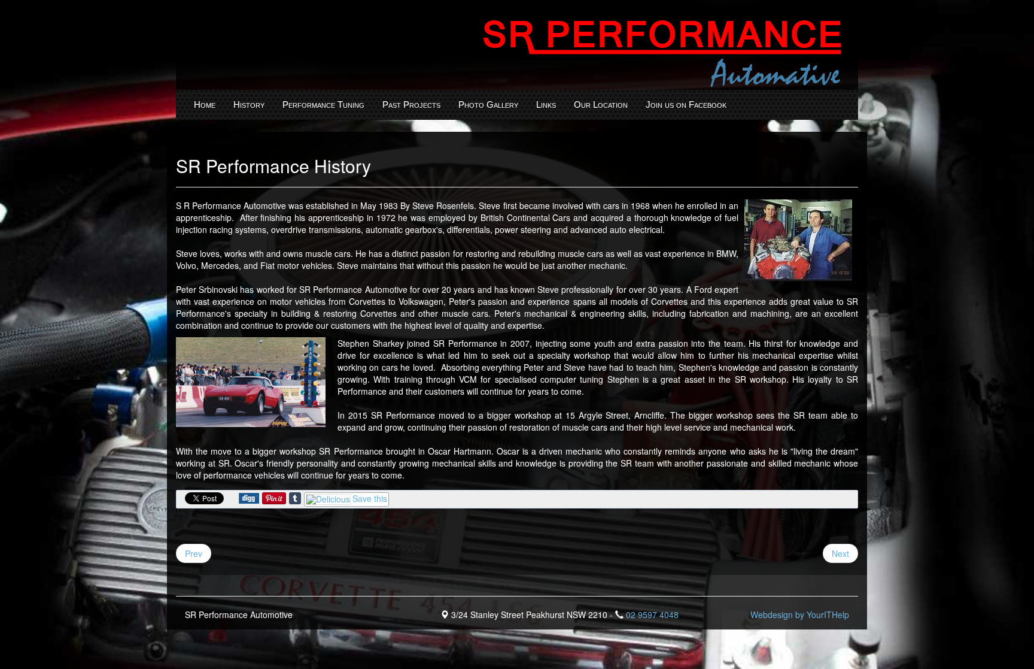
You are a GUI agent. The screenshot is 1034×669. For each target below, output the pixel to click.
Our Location (601, 104)
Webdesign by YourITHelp (799, 614)
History (248, 104)
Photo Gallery (488, 104)
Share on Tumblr (295, 498)
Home (204, 104)
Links (546, 104)
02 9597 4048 (652, 614)
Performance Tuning (323, 104)
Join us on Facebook (686, 104)
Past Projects (411, 104)
